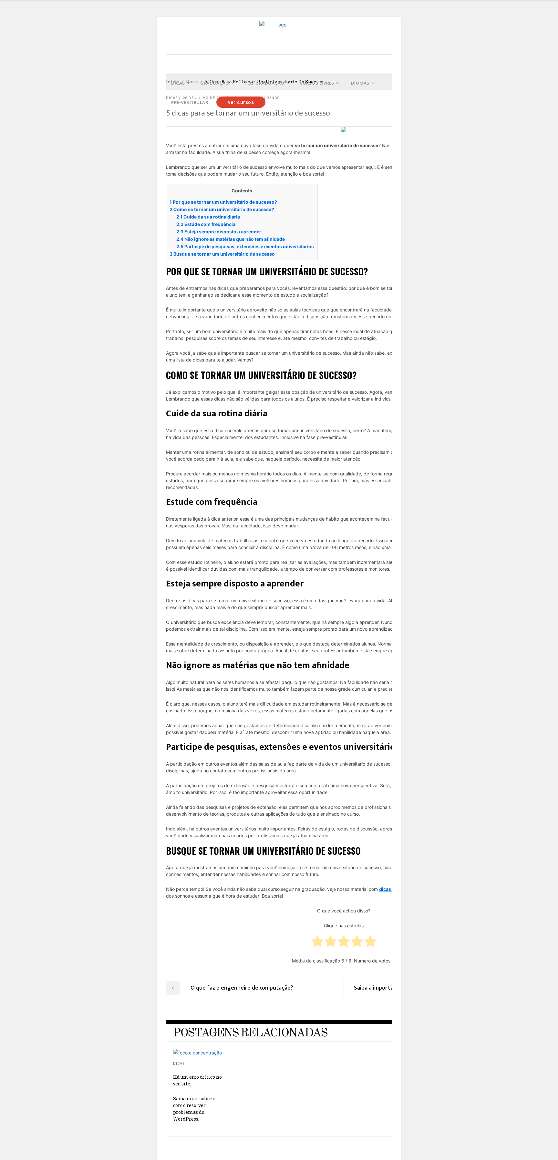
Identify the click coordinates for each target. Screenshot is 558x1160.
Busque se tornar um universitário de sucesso (222, 254)
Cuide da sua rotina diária (208, 216)
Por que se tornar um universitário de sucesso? (223, 202)
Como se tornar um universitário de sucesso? (222, 209)
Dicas (179, 1064)
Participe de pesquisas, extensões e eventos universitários (245, 246)
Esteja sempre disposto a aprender (218, 231)
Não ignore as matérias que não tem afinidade (230, 239)
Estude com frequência (205, 224)
